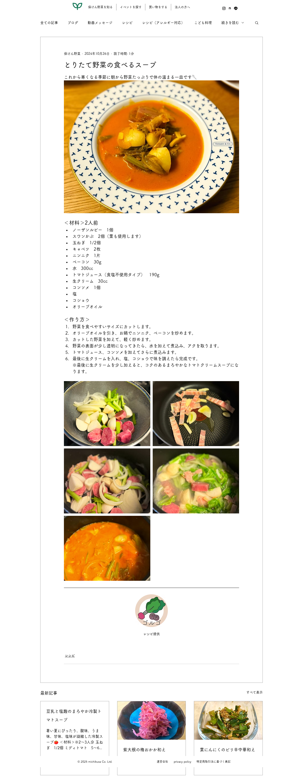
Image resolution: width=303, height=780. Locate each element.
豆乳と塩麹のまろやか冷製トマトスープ (74, 715)
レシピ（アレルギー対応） (163, 22)
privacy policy (182, 761)
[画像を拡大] (107, 413)
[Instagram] (224, 8)
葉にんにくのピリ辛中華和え (227, 750)
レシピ (127, 22)
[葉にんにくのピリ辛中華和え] (228, 720)
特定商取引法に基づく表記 (213, 761)
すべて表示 (254, 692)
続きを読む (230, 22)
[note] (230, 8)
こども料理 (203, 22)
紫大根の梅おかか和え (144, 750)
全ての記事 (49, 22)
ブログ (72, 22)
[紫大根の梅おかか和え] (151, 720)
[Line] (236, 8)
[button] (256, 22)
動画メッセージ (100, 22)
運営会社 (162, 761)
